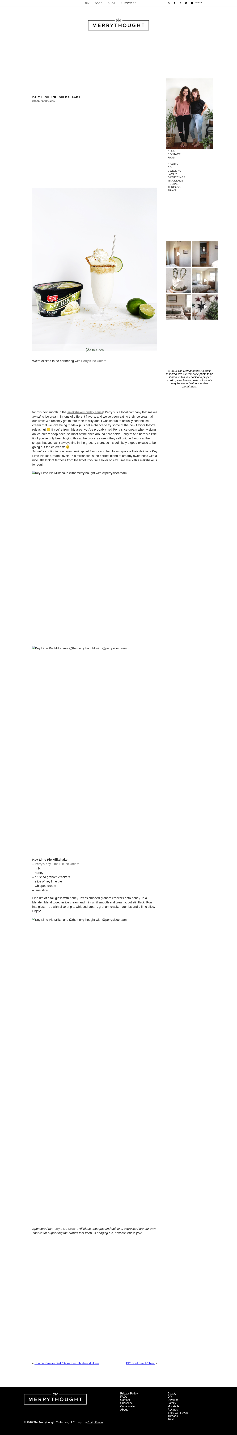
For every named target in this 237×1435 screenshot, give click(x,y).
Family (172, 174)
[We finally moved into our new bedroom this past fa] (205, 280)
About (172, 150)
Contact (174, 154)
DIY (87, 3)
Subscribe (128, 3)
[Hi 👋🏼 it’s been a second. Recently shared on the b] (178, 307)
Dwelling (174, 170)
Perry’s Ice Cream (93, 361)
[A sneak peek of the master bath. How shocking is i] (205, 254)
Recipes (173, 183)
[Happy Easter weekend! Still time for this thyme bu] (178, 280)
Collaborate (127, 1406)
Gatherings (176, 177)
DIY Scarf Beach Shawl (140, 1363)
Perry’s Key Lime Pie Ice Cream (57, 864)
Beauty (173, 164)
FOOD (99, 3)
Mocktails (175, 180)
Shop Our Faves (178, 1412)
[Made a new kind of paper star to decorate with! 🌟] (205, 307)
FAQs (171, 157)
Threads (174, 187)
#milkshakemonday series (85, 412)
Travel (173, 190)
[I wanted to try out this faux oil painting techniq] (178, 254)
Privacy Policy (129, 1393)
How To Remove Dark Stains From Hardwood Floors (67, 1363)
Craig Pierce (95, 1422)
